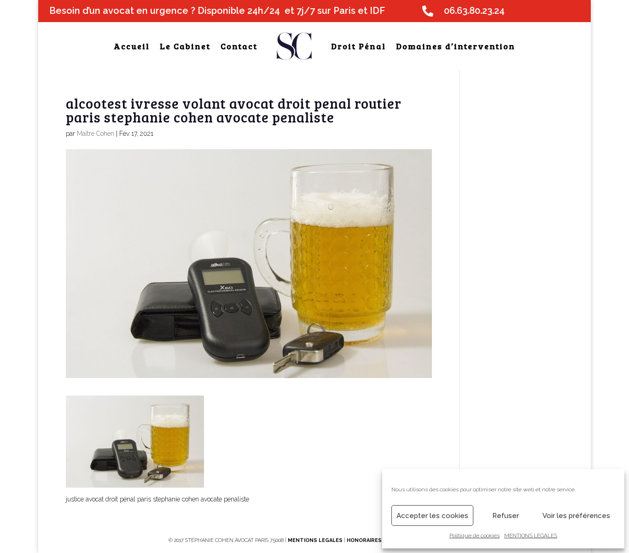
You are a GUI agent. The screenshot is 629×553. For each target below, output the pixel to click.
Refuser (505, 516)
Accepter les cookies (432, 516)
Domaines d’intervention (455, 46)
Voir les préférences (576, 516)
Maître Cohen (95, 133)
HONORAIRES (365, 540)
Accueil (132, 46)
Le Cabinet (185, 46)
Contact (239, 46)
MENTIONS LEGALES (530, 535)
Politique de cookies (474, 535)
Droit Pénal (358, 46)
